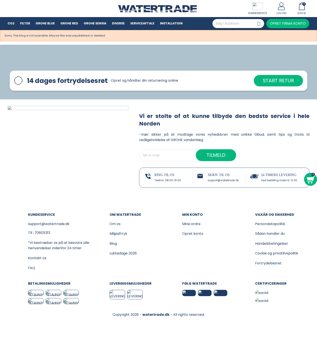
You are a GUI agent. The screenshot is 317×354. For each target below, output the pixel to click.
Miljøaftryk (118, 233)
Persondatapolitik (270, 223)
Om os (115, 223)
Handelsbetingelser (271, 243)
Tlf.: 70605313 (39, 232)
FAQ (31, 267)
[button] (287, 23)
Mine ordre (191, 223)
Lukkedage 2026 (123, 253)
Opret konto (192, 233)
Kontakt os (37, 258)
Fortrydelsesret (268, 263)
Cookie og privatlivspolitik (276, 253)
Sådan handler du (270, 233)
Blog (113, 243)
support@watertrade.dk (223, 180)
